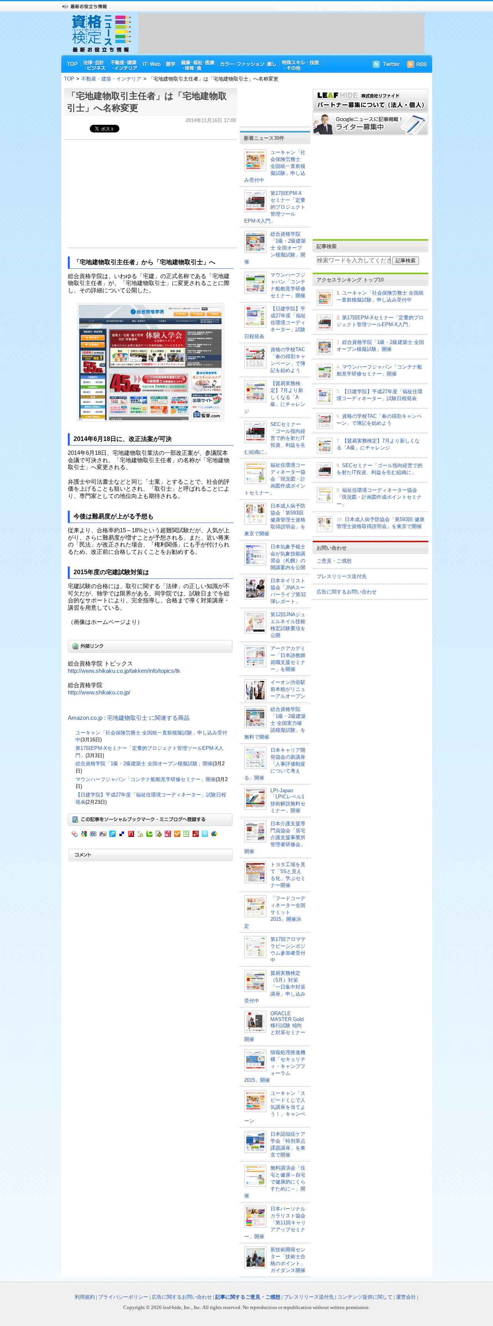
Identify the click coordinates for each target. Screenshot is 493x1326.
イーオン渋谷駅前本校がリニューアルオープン (287, 689)
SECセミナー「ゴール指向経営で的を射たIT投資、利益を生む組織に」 (274, 438)
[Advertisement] (281, 33)
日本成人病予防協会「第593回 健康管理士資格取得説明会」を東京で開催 (274, 519)
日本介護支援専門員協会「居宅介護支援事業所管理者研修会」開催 (274, 837)
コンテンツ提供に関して (364, 1297)
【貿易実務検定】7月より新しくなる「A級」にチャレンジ (274, 397)
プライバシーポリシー (123, 1297)
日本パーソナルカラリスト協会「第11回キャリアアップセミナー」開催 (275, 1222)
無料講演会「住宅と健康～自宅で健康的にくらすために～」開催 (274, 1182)
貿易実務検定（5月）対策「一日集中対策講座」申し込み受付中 (274, 987)
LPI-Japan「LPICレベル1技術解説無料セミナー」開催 (287, 800)
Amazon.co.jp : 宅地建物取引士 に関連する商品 (128, 718)
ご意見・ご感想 (334, 561)
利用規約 (85, 1297)
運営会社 (406, 1297)
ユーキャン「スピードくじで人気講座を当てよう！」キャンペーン (274, 1107)
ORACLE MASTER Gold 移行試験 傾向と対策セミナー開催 (274, 1026)
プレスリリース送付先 (342, 576)
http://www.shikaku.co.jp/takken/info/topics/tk (124, 671)
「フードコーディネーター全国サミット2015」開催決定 (274, 912)
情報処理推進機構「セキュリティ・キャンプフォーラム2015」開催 (274, 1066)
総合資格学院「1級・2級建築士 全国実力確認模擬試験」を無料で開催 (275, 723)
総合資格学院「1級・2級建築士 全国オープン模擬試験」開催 (144, 763)
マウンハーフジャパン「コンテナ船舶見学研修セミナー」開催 (145, 779)
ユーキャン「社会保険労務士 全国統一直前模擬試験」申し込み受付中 (274, 166)
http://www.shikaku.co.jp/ (99, 692)
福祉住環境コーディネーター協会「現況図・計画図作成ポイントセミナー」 (274, 479)
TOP (69, 79)
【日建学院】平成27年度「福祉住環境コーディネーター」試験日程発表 (275, 322)
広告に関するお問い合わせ (347, 592)
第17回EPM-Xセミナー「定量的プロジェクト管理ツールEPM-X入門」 (274, 207)
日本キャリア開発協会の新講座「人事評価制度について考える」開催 (274, 764)
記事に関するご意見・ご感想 (247, 1297)
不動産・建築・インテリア (111, 79)
